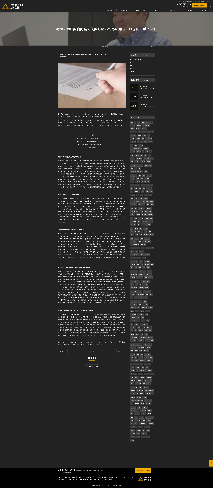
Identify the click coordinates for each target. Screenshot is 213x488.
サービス (145, 304)
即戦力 (143, 281)
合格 (137, 284)
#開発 (96, 366)
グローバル (133, 224)
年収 (147, 248)
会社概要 (144, 122)
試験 (132, 268)
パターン (133, 178)
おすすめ (141, 218)
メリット (133, 158)
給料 (138, 354)
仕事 (149, 241)
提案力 (139, 327)
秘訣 (132, 188)
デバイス (149, 370)
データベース (142, 205)
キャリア (137, 238)
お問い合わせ (134, 132)
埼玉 (132, 65)
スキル (146, 171)
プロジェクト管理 (139, 155)
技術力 (139, 221)
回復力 (146, 357)
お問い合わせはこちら (199, 5)
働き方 (150, 142)
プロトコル (133, 314)
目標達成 (142, 393)
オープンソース (134, 271)
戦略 (132, 168)
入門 (132, 377)
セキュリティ (141, 314)
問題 (146, 211)
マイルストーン (149, 417)
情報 (142, 238)
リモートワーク (147, 344)
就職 (136, 218)
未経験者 (133, 433)
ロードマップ (143, 337)
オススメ (149, 208)
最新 (141, 228)
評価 (132, 413)
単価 (143, 248)
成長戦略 (139, 430)
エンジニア (133, 135)
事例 (136, 330)
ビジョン (133, 125)
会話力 (149, 410)
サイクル (149, 327)
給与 (139, 231)
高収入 (151, 201)
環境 (147, 201)
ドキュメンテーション (136, 258)
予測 (132, 155)
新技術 (146, 287)
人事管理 (149, 377)
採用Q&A (132, 128)
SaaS (147, 367)
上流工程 (150, 271)
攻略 (143, 367)
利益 (151, 357)
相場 (142, 264)
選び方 (142, 311)
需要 (142, 334)
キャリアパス (150, 158)
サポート (144, 413)
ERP (149, 155)
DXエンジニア (134, 287)
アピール (149, 188)
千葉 (132, 62)
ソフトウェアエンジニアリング (138, 254)
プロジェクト (145, 307)
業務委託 (141, 287)
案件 (137, 251)
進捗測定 (137, 377)
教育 (152, 340)
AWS (147, 294)
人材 (146, 231)
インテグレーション (135, 317)
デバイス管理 (134, 374)
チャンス (141, 145)
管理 (136, 208)
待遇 (132, 162)
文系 (148, 254)
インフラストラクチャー (136, 291)
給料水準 (133, 430)
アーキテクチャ (134, 423)
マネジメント (141, 340)
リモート (145, 407)
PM (131, 142)
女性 (141, 234)
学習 (140, 268)
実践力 (140, 387)
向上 (144, 327)
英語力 (146, 278)
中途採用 (138, 138)
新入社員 (147, 264)
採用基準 (150, 214)
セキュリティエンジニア (136, 344)
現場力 (144, 384)
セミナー (141, 357)
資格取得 (151, 423)
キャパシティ (148, 364)
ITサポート (137, 413)
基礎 (138, 178)
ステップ (147, 261)
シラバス (138, 367)
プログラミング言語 (135, 437)
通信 (145, 301)
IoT (152, 393)
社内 (132, 403)
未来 (132, 145)
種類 (132, 198)
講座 (149, 384)
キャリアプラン (134, 261)
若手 (151, 185)
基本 (140, 304)
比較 (146, 334)
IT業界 (144, 135)
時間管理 (133, 397)
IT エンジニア (134, 360)
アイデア (151, 234)
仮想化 (137, 334)
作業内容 (148, 403)
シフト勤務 (133, 407)
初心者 (141, 211)
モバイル (133, 214)
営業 (151, 278)
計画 (136, 168)
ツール (137, 311)
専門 (136, 357)
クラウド (133, 294)
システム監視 (140, 390)
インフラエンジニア (135, 281)
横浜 (132, 71)
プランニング (148, 400)
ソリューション (140, 294)
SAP (146, 155)
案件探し (139, 397)
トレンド (133, 152)
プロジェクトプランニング (137, 400)
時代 (132, 238)
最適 (146, 330)
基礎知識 (143, 244)
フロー (139, 407)
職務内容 (133, 370)
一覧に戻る (92, 351)
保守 (150, 330)
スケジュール (148, 354)
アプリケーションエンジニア (137, 201)
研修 (132, 191)
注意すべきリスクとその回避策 (87, 141)
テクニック (145, 284)
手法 (149, 224)
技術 (144, 175)
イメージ (139, 152)
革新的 (148, 321)
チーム (144, 241)
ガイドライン (134, 304)
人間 (147, 152)
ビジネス (133, 354)
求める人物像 (146, 125)
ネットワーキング (149, 374)
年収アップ (143, 410)
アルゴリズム (134, 427)
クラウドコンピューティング (141, 297)
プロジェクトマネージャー (137, 171)
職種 (151, 218)
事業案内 (139, 125)
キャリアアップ (145, 181)
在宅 (132, 357)
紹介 (138, 195)
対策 (147, 314)
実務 (132, 417)
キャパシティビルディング (137, 364)
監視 (146, 390)
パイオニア (133, 347)
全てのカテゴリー (136, 59)
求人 (139, 122)
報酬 (132, 350)
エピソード (137, 420)
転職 (152, 132)
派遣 (137, 234)
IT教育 (132, 251)
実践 (142, 178)
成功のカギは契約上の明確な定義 (87, 138)
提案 (151, 307)
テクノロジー (147, 291)
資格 (151, 191)
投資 (148, 430)
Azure (151, 294)
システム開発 (134, 241)
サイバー (142, 417)
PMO (135, 142)
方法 (147, 191)
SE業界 (132, 138)
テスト (143, 321)
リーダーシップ (134, 393)
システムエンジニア (147, 221)
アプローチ (133, 327)
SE (135, 122)
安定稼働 (151, 390)
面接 (136, 188)
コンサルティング (135, 410)
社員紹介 (138, 128)
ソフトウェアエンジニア (136, 301)
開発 (152, 205)
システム (147, 238)
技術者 (132, 234)
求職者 (139, 142)
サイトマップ (109, 480)
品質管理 (133, 278)
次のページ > (121, 351)
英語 (139, 224)
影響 (132, 228)
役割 (142, 195)
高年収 (145, 228)
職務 (148, 268)
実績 (144, 188)
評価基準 (133, 380)
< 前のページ (63, 351)
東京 (132, 68)
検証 (132, 324)
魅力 (136, 145)
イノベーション (145, 437)
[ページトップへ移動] (153, 470)
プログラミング (134, 211)
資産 (144, 430)
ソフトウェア (148, 195)
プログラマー (134, 175)
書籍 (140, 175)
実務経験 (137, 403)
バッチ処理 (138, 384)
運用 (132, 208)
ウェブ (145, 234)
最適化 (136, 350)
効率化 (132, 334)
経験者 (139, 135)
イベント (144, 433)
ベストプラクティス (135, 321)
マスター (144, 224)
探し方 (136, 417)
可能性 (136, 228)
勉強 (136, 268)
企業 (144, 268)
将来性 (148, 162)
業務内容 (148, 393)
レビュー (141, 374)
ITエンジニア (149, 138)
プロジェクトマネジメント (137, 165)
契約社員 (138, 181)
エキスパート (134, 205)
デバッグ (137, 324)
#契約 (91, 366)
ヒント (148, 420)
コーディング (143, 271)
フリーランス (145, 185)
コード (141, 261)
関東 (143, 138)
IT (142, 231)
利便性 (144, 397)
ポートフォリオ (134, 337)
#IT (86, 366)
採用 (150, 231)
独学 (143, 191)
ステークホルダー (141, 370)
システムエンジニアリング (145, 274)
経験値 (143, 420)
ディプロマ (141, 360)
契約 (148, 281)
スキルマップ (148, 380)
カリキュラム (134, 387)
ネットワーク (140, 278)
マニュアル (133, 340)
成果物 (132, 367)
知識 (136, 198)
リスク (147, 340)
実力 (132, 420)
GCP (131, 297)
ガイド (147, 311)
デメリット (139, 158)
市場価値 (148, 347)
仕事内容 (143, 162)
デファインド (149, 360)
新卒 (152, 264)
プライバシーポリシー (144, 132)
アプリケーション (143, 198)
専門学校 (133, 390)
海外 (141, 350)
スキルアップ (142, 208)
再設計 (142, 403)
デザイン (149, 175)
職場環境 (145, 142)
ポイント (147, 178)
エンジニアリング (135, 244)
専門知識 (133, 195)
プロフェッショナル (135, 307)
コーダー (142, 251)
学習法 (146, 218)
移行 (143, 317)
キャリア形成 (140, 380)
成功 (150, 165)
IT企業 (132, 284)
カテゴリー (133, 221)
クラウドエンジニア (135, 185)
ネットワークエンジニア (136, 148)
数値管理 (143, 377)
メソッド (146, 350)
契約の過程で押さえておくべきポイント (89, 144)
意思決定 (141, 427)
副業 (144, 258)
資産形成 (150, 337)
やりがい (137, 162)
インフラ (133, 264)
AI (143, 152)
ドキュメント (144, 324)
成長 (132, 218)
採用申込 (144, 128)
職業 (140, 241)
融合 (151, 152)
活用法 (132, 311)
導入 (140, 168)
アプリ (138, 214)
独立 (142, 354)
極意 (146, 165)
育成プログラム (143, 423)
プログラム (137, 191)
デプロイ (141, 330)
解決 (150, 211)
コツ (132, 330)
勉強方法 (146, 387)
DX (144, 158)
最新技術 (146, 148)
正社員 (132, 181)
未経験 (132, 440)
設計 (148, 205)
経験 (140, 188)
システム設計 (134, 274)
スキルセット (141, 347)
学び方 (149, 413)
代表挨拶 (150, 122)
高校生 (151, 248)
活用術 (132, 384)
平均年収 (144, 214)
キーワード (133, 231)
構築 (138, 264)
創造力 (138, 433)
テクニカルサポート (135, 248)
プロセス (147, 427)
